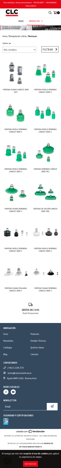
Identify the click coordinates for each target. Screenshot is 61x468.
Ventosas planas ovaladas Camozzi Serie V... (16, 289)
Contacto (34, 354)
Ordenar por (7, 43)
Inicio (5, 36)
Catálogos (7, 347)
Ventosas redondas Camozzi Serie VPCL (45, 170)
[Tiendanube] (30, 432)
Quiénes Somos (37, 347)
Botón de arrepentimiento (30, 447)
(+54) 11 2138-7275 (15, 367)
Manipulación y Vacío (17, 36)
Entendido (30, 464)
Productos (34, 333)
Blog (5, 354)
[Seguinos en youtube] (13, 391)
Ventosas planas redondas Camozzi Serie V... (16, 209)
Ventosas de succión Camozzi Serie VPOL (45, 209)
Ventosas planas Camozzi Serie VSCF (16, 90)
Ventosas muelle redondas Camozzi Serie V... (45, 90)
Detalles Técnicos (38, 340)
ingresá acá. (49, 443)
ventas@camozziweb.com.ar (19, 373)
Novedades (8, 340)
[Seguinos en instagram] (5, 391)
